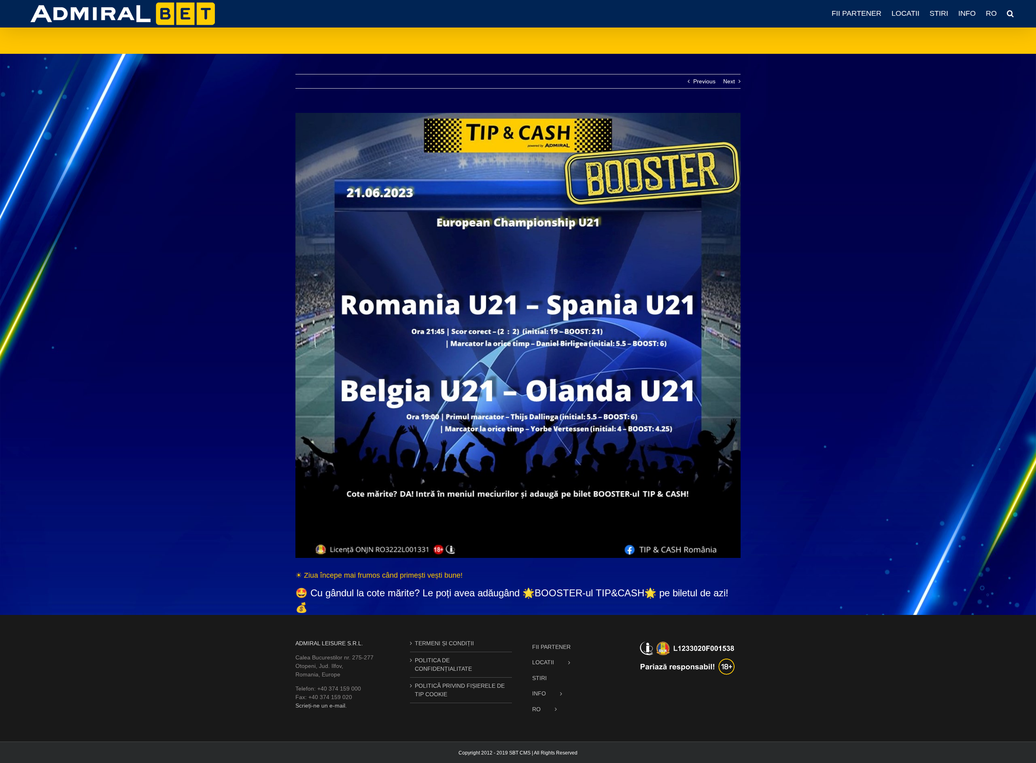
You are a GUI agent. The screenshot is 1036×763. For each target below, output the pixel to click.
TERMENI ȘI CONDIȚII (444, 643)
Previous (704, 81)
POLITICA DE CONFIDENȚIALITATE (443, 664)
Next (729, 81)
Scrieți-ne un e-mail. (321, 705)
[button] (1010, 13)
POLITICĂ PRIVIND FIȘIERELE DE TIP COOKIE (460, 689)
